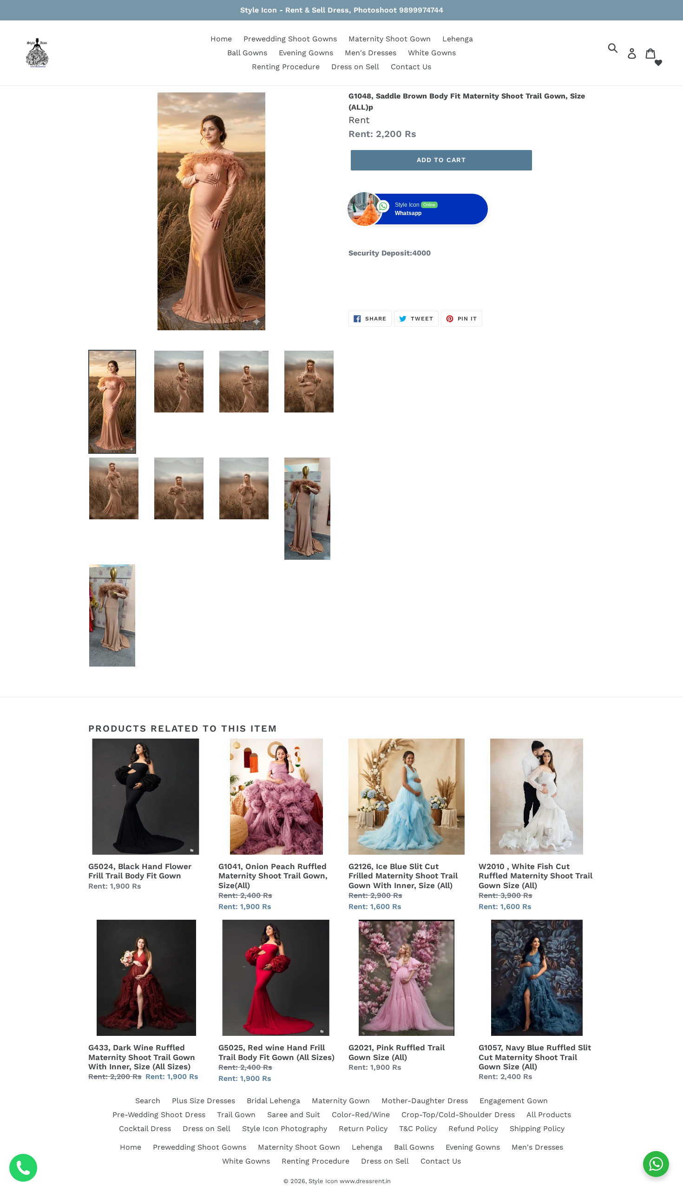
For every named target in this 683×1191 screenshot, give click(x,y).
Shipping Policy (537, 1128)
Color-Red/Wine (361, 1114)
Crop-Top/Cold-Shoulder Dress (458, 1114)
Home (221, 38)
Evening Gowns (306, 52)
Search (147, 1100)
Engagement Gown (513, 1100)
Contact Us (411, 66)
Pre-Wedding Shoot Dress (158, 1114)
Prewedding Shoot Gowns (290, 38)
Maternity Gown (341, 1100)
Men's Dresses (370, 52)
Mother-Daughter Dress (424, 1100)
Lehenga (457, 38)
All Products (548, 1114)
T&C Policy (418, 1128)
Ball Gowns (247, 52)
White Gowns (432, 52)
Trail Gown (236, 1114)
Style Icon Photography (284, 1128)
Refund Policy (473, 1128)
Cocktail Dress (145, 1128)
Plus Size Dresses (203, 1100)
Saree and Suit (293, 1114)
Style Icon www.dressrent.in (350, 1181)
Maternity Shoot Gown (389, 38)
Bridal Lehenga (273, 1100)
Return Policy (363, 1128)
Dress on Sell (355, 66)
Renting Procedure (286, 66)
